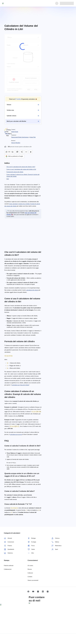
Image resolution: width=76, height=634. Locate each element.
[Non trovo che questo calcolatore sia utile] (13, 152)
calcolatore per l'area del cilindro (20, 385)
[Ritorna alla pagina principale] (10, 3)
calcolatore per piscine (16, 434)
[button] (23, 99)
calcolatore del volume (32, 290)
